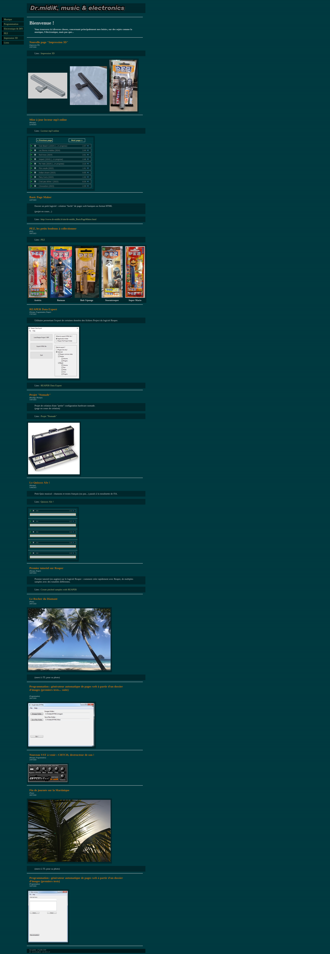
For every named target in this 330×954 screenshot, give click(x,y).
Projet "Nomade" (49, 416)
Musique (8, 19)
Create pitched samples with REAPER (59, 589)
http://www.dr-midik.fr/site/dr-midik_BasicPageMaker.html (68, 219)
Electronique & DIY (13, 28)
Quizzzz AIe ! (47, 501)
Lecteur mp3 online (50, 131)
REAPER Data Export (51, 385)
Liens (6, 42)
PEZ (6, 33)
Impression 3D (11, 38)
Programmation (11, 24)
